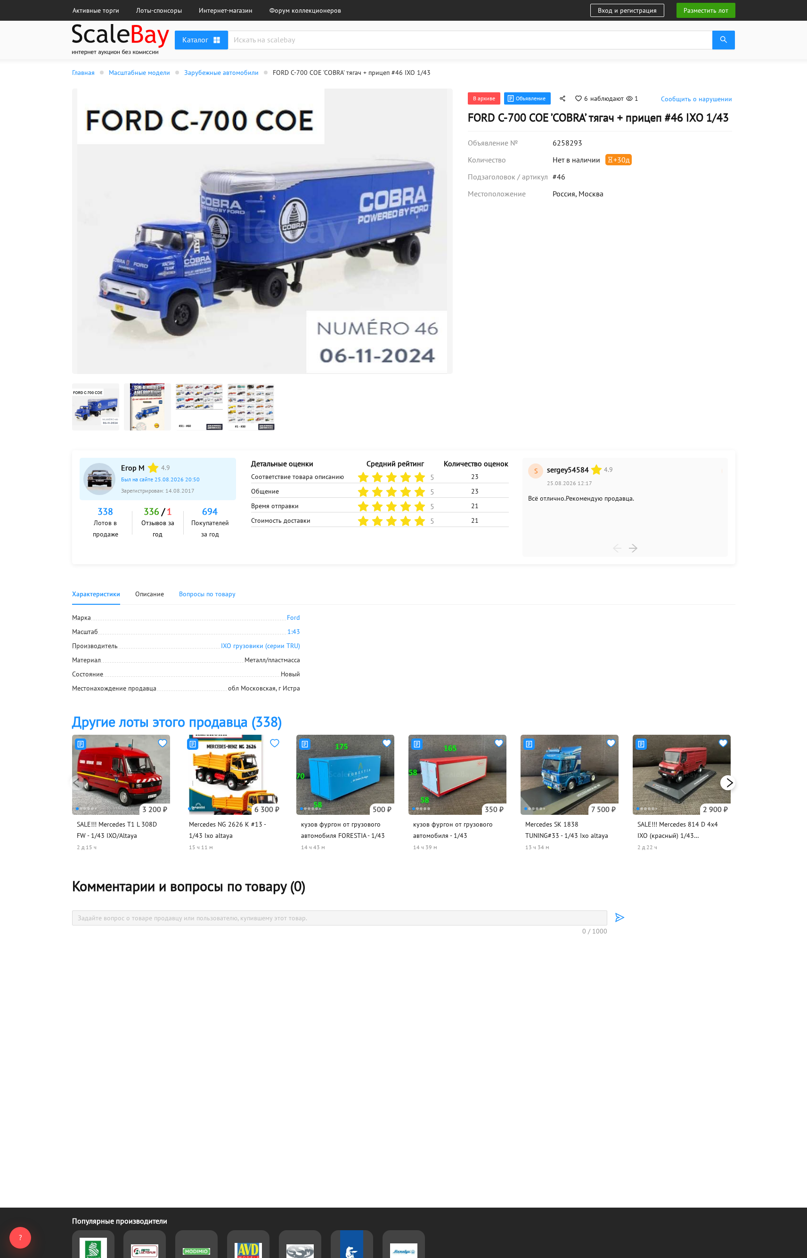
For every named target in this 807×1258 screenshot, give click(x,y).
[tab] (207, 594)
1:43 (293, 631)
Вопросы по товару (207, 594)
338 (105, 511)
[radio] (153, 468)
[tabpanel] (403, 652)
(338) (177, 721)
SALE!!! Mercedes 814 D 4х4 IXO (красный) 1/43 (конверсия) (677, 835)
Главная (83, 72)
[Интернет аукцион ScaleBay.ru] (120, 53)
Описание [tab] (149, 594)
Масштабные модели (139, 72)
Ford (293, 617)
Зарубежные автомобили (221, 72)
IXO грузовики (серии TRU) (260, 645)
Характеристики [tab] (96, 594)
